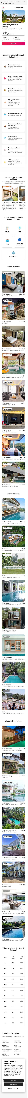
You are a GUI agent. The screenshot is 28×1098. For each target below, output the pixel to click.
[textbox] (7, 39)
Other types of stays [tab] (19, 1036)
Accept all (13, 1080)
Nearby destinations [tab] (7, 1036)
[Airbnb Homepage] (3, 7)
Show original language (8, 3)
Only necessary (13, 1084)
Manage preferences (13, 1088)
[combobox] (13, 34)
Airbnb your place (19, 7)
